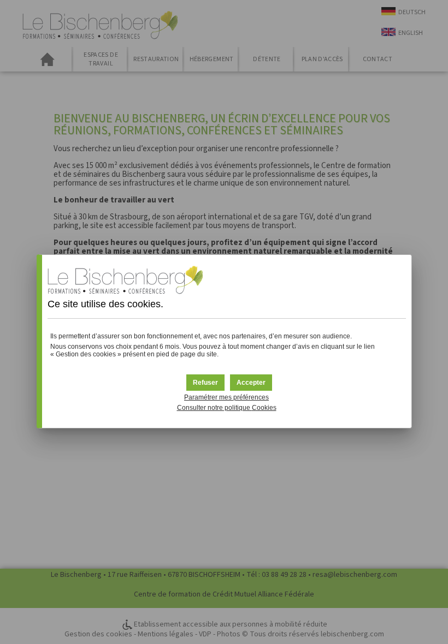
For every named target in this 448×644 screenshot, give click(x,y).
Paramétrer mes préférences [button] (226, 397)
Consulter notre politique (226, 408)
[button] (251, 382)
